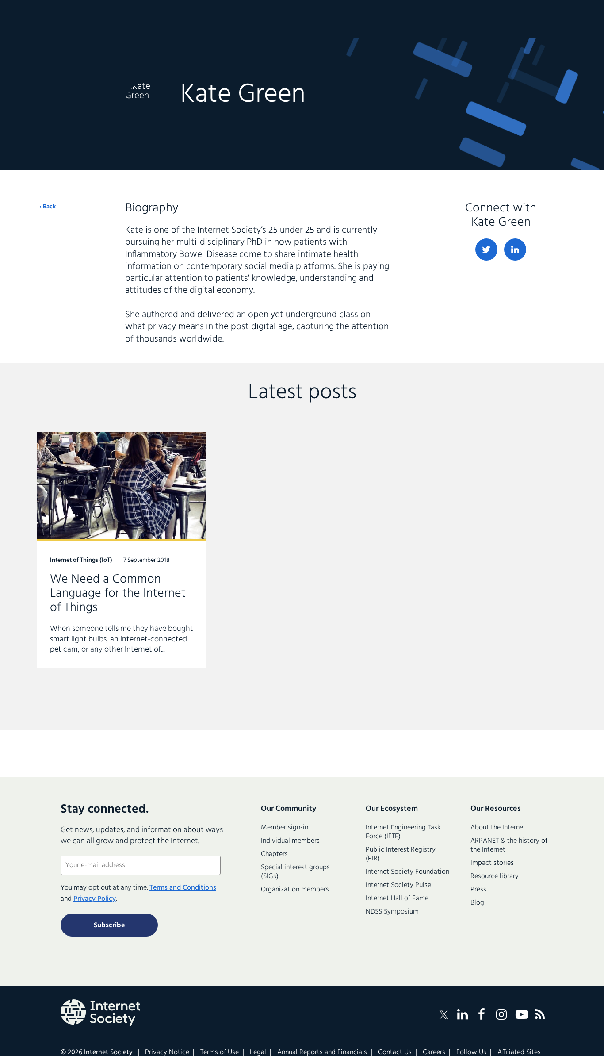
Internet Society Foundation (407, 872)
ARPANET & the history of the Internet (508, 845)
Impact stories (492, 863)
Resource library (494, 876)
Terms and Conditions (182, 888)
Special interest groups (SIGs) (295, 872)
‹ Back (47, 207)
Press (478, 889)
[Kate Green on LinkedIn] (515, 249)
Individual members (290, 841)
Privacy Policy (94, 899)
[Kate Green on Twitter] (486, 249)
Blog (477, 903)
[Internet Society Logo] (100, 1012)
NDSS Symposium (392, 912)
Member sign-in (284, 827)
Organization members (295, 889)
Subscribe (109, 925)
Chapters (274, 854)
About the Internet (498, 827)
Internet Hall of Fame (397, 898)
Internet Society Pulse (398, 885)
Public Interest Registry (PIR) (401, 854)
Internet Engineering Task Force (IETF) (403, 832)
